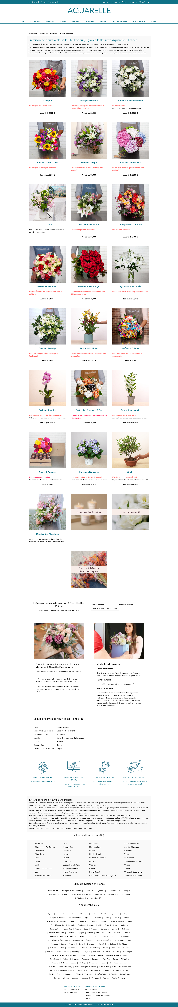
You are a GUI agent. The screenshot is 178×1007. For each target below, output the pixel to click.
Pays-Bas (106, 959)
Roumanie (51, 967)
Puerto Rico (93, 963)
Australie (115, 917)
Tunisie (114, 974)
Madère (126, 948)
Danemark (104, 929)
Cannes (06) (89, 890)
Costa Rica (68, 929)
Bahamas (62, 921)
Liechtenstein (72, 948)
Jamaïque (54, 944)
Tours (59, 745)
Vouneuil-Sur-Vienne (133, 875)
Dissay (37, 872)
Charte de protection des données (97, 995)
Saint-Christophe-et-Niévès (85, 967)
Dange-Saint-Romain (44, 868)
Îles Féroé (89, 940)
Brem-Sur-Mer (63, 727)
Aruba (106, 917)
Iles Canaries (78, 940)
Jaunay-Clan (39, 745)
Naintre (92, 850)
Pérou (115, 959)
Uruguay (75, 978)
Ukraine (66, 978)
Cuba (86, 929)
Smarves (128, 850)
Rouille (92, 868)
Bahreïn (72, 921)
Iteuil (65, 843)
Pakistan (66, 959)
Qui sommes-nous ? (71, 989)
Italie (129, 940)
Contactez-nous (109, 2)
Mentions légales (91, 989)
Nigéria (73, 955)
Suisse (59, 974)
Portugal (82, 963)
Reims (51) (99, 894)
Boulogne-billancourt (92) (71, 890)
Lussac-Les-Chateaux (72, 865)
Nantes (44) (66, 894)
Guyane (82, 936)
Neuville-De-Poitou (66, 33)
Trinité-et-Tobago (101, 974)
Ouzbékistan (54, 959)
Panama (75, 959)
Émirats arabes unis (56, 933)
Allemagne (84, 914)
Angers (60, 748)
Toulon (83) (126, 894)
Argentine (87, 917)
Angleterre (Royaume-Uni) (111, 914)
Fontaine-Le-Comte (43, 875)
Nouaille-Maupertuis (97, 857)
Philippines (125, 959)
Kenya (81, 944)
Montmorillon (95, 847)
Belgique (94, 921)
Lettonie (53, 948)
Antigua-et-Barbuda (57, 917)
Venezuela (95, 978)
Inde (98, 940)
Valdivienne (129, 857)
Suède (51, 974)
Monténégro (127, 951)
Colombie (124, 925)
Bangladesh (83, 921)
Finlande (117, 933)
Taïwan (78, 974)
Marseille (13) (54, 894)
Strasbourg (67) (112, 894)
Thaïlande (88, 974)
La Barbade (112, 944)
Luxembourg (95, 948)
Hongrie (115, 936)
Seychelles (94, 970)
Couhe (37, 865)
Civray (37, 861)
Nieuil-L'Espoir (95, 854)
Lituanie (84, 948)
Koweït (101, 944)
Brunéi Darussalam (58, 925)
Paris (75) (88, 894)
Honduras (92, 936)
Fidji (109, 933)
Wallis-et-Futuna (118, 978)
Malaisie (50, 951)
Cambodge (82, 925)
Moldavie (106, 951)
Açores (50, 914)
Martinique (76, 951)
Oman (125, 955)
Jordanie (72, 944)
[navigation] (35, 21)
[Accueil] (23, 21)
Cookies (88, 998)
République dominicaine (118, 963)
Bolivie (103, 921)
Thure (126, 854)
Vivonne (127, 865)
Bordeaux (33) (53, 890)
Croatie (78, 929)
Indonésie (107, 940)
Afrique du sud (62, 914)
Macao (105, 948)
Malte (59, 951)
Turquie (57, 978)
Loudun (66, 857)
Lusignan (67, 861)
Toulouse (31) (82, 898)
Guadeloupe (71, 936)
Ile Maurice (125, 936)
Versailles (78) (96, 898)
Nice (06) (77, 894)
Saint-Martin (104, 967)
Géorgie (127, 933)
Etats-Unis (100, 933)
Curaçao (94, 929)
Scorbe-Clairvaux (131, 847)
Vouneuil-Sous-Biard (66, 731)
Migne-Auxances (41, 734)
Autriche (125, 917)
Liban (62, 948)
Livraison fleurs (33, 33)
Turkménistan (125, 974)
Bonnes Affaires (119, 21)
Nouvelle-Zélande (112, 955)
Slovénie (116, 970)
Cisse (36, 727)
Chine (107, 925)
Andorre (94, 914)
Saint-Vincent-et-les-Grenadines (62, 970)
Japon (63, 944)
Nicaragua (63, 955)
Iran (115, 940)
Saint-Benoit (94, 872)
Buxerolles (39, 843)
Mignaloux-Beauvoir (71, 868)
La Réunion (123, 944)
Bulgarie (71, 925)
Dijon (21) (100, 890)
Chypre (115, 925)
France (43, 33)
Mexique (96, 951)
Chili (99, 925)
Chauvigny (39, 854)
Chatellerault (40, 850)
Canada (92, 925)
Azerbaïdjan (51, 921)
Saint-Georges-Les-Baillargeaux (70, 738)
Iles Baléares (52, 940)
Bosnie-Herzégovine (116, 921)
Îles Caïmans (65, 940)
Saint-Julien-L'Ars (131, 843)
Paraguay (85, 959)
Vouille (37, 738)
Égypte (114, 929)
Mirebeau (61, 734)
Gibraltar (53, 936)
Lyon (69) (126, 890)
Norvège (82, 955)
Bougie (103, 21)
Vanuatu (85, 978)
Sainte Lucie (82, 970)
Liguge (66, 854)
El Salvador (124, 929)
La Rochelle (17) (114, 890)
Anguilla (127, 914)
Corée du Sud (55, 929)
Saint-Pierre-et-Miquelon (121, 967)
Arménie (98, 917)
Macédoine (116, 948)
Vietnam (106, 978)
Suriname (68, 974)
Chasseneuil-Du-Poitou (44, 748)
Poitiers (60, 741)
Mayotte (87, 951)
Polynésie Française (68, 963)
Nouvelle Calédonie (96, 955)
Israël (122, 940)
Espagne (81, 933)
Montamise (93, 843)
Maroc (66, 951)
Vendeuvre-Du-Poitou (43, 731)
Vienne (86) (52, 33)
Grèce (62, 936)
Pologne (55, 963)
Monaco (116, 951)
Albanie (74, 914)
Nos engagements (70, 992)
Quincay (37, 741)
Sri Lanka (125, 970)
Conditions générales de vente (96, 992)
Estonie (90, 933)
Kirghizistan (91, 944)
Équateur (70, 933)
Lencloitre (67, 850)
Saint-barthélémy (65, 967)
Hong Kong (104, 936)
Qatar (104, 963)
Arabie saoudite (75, 917)
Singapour (105, 970)
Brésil (130, 921)
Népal (54, 955)
